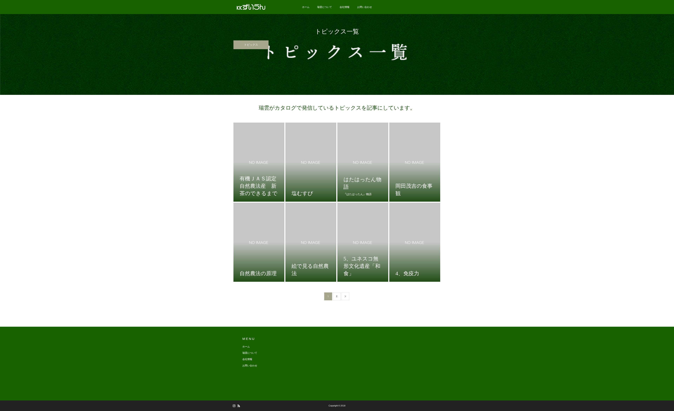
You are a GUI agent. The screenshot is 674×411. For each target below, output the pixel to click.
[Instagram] (234, 405)
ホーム (305, 7)
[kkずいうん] (251, 7)
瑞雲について (324, 7)
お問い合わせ (364, 7)
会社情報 (344, 7)
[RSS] (238, 405)
